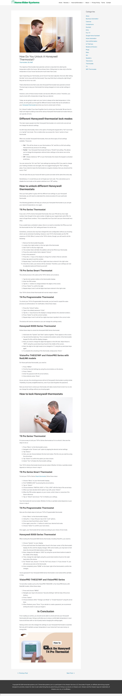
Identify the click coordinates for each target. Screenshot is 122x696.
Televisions (89, 61)
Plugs (87, 49)
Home (60, 2)
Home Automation (91, 38)
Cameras (88, 21)
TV (87, 66)
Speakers (88, 58)
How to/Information (77, 2)
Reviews (66, 2)
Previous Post (23, 673)
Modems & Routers (91, 47)
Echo (87, 30)
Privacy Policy (96, 2)
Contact (108, 2)
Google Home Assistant (93, 35)
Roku (87, 52)
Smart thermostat (41, 476)
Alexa (87, 16)
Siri (87, 55)
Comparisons (90, 24)
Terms (103, 2)
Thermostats (23, 62)
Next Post (71, 673)
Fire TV (88, 33)
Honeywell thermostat (28, 105)
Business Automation (92, 19)
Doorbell (88, 27)
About (87, 2)
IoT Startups (89, 44)
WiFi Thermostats (91, 69)
